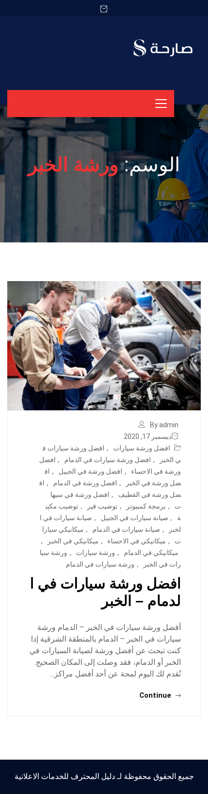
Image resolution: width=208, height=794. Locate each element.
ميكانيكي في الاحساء (136, 541)
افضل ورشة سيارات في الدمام (107, 460)
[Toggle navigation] (161, 103)
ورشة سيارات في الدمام (100, 564)
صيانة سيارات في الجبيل (134, 518)
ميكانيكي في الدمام (151, 552)
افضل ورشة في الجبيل (90, 471)
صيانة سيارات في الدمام (126, 529)
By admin (164, 425)
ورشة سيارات (95, 552)
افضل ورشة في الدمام (85, 483)
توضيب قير (102, 506)
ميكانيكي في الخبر (73, 541)
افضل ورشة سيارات (141, 448)
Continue (156, 695)
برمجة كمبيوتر (146, 506)
